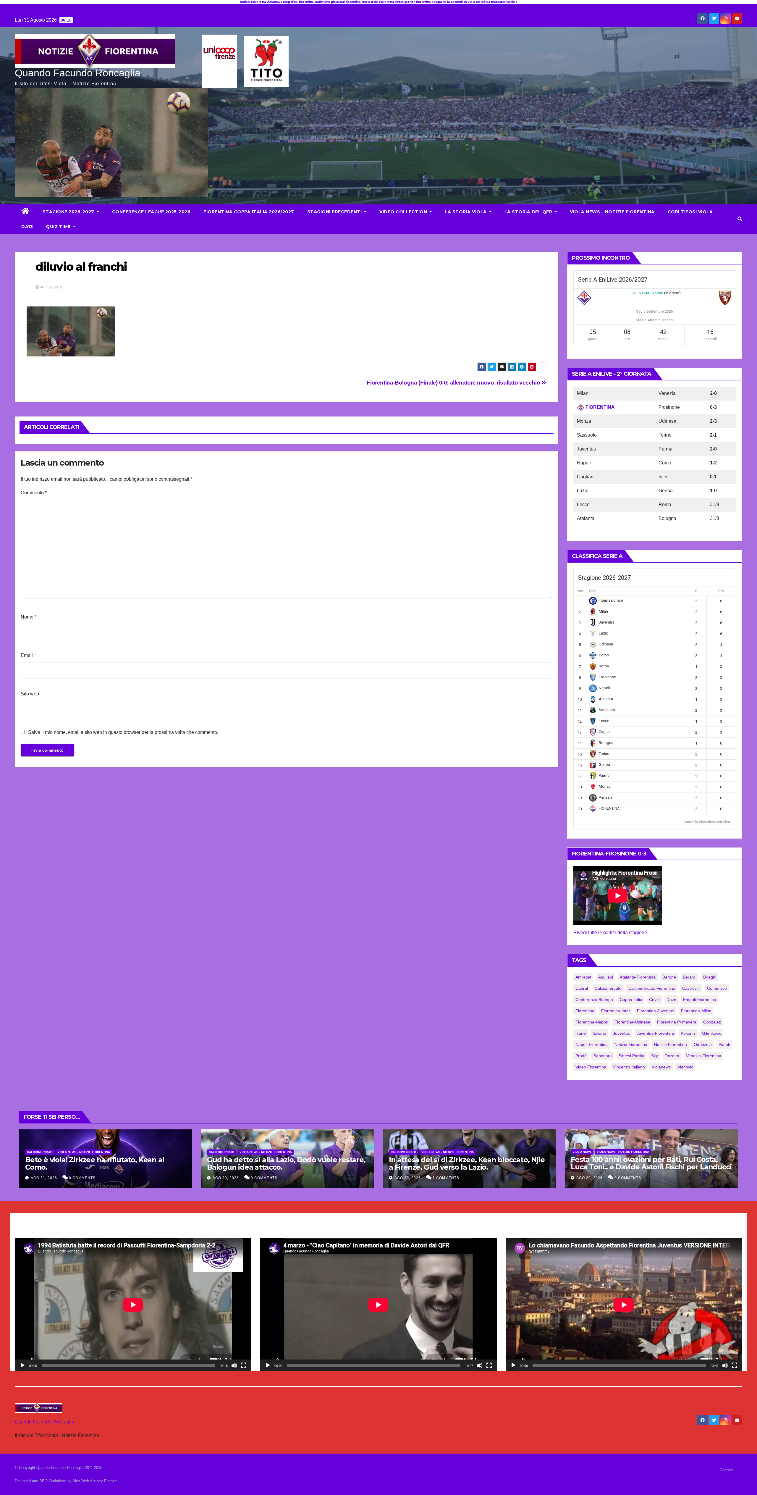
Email (28, 655)
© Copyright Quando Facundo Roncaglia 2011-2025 (59, 1467)
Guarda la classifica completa (706, 822)
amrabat (583, 977)
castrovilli (691, 988)
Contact (726, 1470)
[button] (739, 219)
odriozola (703, 1044)
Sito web (30, 693)
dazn (671, 999)
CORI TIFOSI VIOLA (690, 211)
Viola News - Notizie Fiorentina (84, 1152)
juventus (621, 1033)
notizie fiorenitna (630, 1044)
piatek (724, 1044)
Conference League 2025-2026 (151, 211)
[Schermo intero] (244, 1365)
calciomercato (608, 988)
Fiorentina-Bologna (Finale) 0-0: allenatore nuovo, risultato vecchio (454, 383)
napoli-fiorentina (591, 1044)
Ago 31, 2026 (44, 1178)
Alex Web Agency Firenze (94, 1481)
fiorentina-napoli (591, 1022)
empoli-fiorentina (699, 999)
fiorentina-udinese (632, 1022)
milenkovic (711, 1033)
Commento (34, 492)
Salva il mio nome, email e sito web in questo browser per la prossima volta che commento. (123, 732)
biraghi (709, 977)
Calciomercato (40, 1152)
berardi (689, 977)
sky (654, 1055)
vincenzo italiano (629, 1067)
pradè (581, 1055)
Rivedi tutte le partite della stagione (610, 932)
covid (654, 999)
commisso (717, 988)
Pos (580, 591)
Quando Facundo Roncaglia (77, 72)
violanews (661, 1067)
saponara (602, 1055)
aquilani (605, 977)
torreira (672, 1055)
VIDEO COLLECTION (403, 211)
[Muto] (234, 1365)
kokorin (688, 1033)
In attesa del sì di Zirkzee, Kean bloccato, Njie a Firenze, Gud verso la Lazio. (466, 1163)
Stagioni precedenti (335, 211)
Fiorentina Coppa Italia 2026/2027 (248, 211)
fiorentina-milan (696, 1010)
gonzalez (712, 1022)
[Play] (22, 1365)
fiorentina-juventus (655, 1010)
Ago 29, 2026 (589, 1178)
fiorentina (584, 1010)
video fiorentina (590, 1067)
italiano (599, 1033)
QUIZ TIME (59, 226)
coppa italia (631, 999)
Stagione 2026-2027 (69, 211)
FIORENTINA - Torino (646, 293)
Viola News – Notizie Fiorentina (612, 211)
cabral (581, 988)
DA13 (27, 226)
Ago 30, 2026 (226, 1178)
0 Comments (82, 1178)
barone (669, 977)
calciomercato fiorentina (651, 988)
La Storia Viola (466, 211)
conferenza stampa (594, 999)
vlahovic (685, 1067)
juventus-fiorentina (655, 1033)
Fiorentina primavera (676, 1022)
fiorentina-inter (615, 1010)
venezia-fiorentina (703, 1055)
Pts (721, 591)
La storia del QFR (529, 211)
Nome (28, 616)
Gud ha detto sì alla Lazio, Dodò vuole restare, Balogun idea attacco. (286, 1163)
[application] (133, 1304)
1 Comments (446, 1178)
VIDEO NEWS (582, 1151)
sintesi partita (631, 1055)
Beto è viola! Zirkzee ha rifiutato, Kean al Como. (94, 1163)
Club (592, 591)
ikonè (580, 1033)
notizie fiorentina (670, 1044)
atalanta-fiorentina (638, 977)
